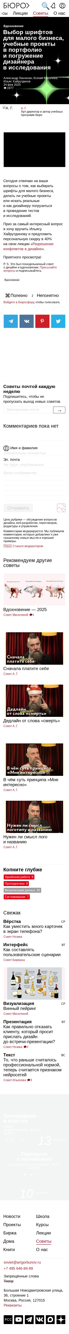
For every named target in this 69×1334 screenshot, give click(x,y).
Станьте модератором (28, 546)
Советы (40, 13)
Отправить (18, 507)
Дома (8, 1241)
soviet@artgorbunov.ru (22, 1262)
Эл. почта (11, 460)
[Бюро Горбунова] (16, 5)
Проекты (12, 1224)
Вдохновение (12, 280)
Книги (9, 1249)
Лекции (20, 13)
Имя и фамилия (24, 448)
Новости (11, 1216)
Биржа (9, 1232)
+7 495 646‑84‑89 (18, 1268)
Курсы (42, 1224)
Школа (42, 1216)
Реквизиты (13, 1305)
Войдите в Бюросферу (18, 302)
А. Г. (23, 108)
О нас (59, 13)
